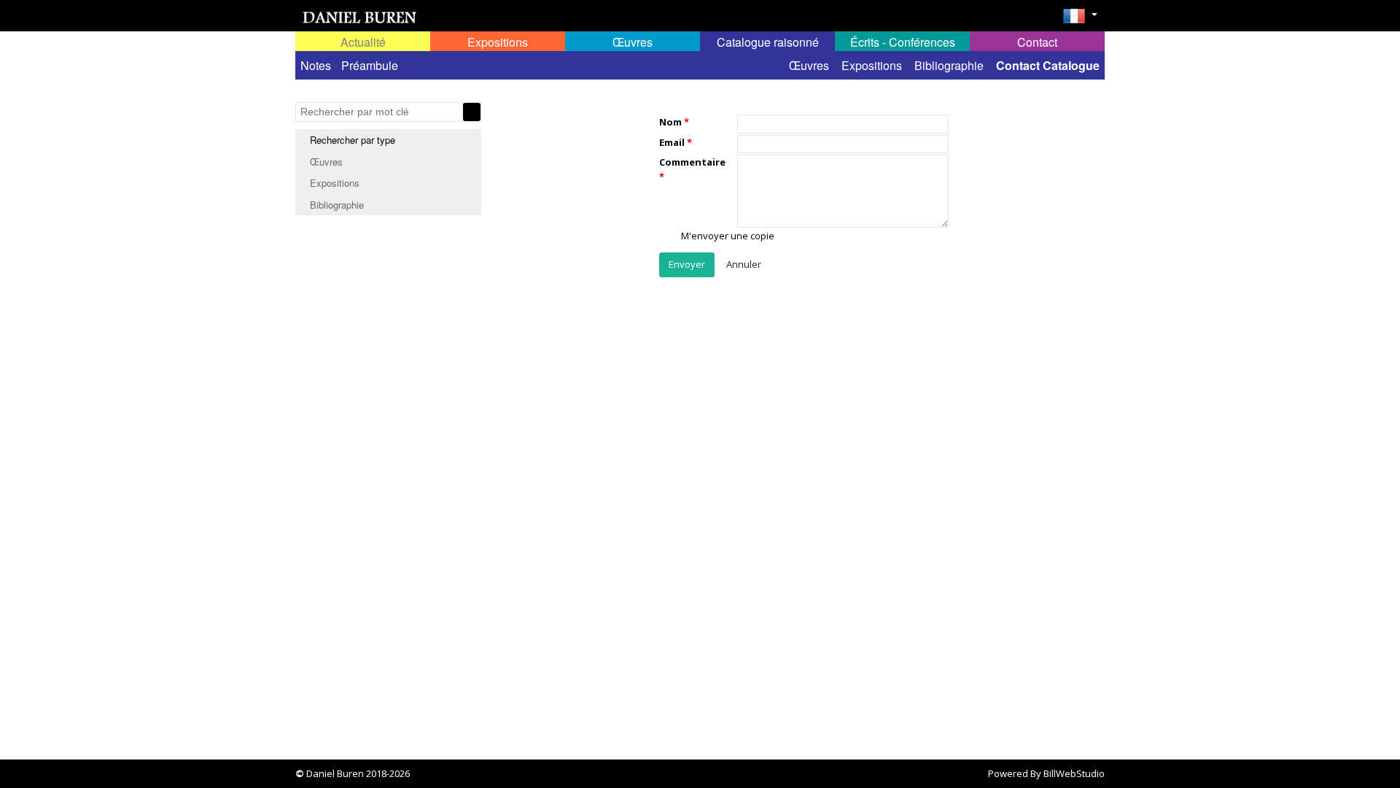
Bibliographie (949, 65)
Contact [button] (1037, 42)
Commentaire (692, 162)
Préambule (369, 65)
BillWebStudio (1074, 773)
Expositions (871, 65)
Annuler (743, 264)
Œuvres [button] (632, 42)
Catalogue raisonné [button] (768, 42)
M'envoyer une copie (726, 236)
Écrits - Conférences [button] (902, 42)
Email (672, 142)
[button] (1080, 20)
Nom (670, 121)
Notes (315, 65)
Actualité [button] (363, 42)
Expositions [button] (497, 42)
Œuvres (809, 65)
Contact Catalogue (1048, 65)
